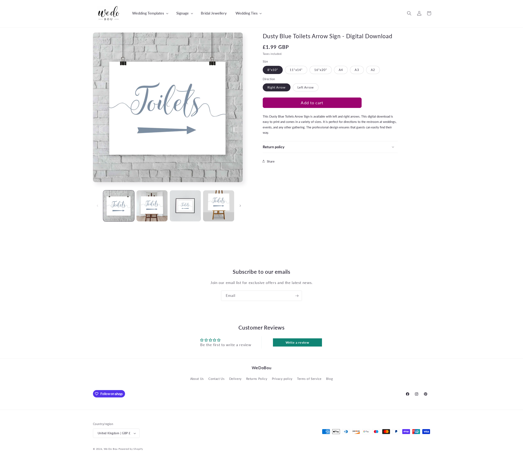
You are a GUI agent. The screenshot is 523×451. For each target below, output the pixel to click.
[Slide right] (240, 205)
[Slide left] (97, 205)
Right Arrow (276, 87)
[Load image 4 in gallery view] (218, 205)
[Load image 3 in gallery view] (185, 205)
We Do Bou (111, 448)
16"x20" (320, 69)
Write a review (297, 342)
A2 (373, 69)
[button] (148, 13)
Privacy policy (282, 378)
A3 (357, 69)
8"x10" (272, 69)
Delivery (235, 378)
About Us (197, 378)
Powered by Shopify (130, 448)
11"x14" (296, 69)
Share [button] (271, 161)
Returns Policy (256, 378)
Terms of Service (309, 378)
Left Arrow (305, 87)
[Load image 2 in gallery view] (152, 205)
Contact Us (216, 378)
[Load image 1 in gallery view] (118, 205)
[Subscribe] (297, 296)
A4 (341, 69)
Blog (329, 378)
